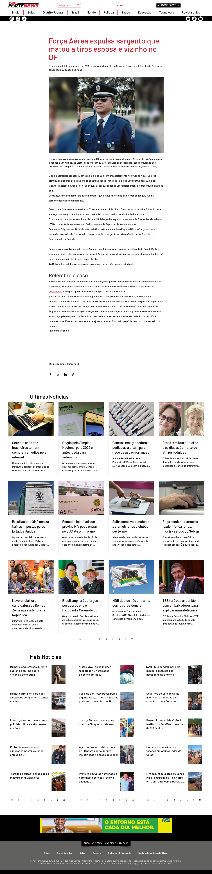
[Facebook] (18, 18)
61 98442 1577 (165, 863)
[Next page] (126, 639)
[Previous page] (86, 639)
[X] (24, 18)
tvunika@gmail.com (137, 863)
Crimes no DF (72, 364)
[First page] (80, 639)
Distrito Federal (56, 364)
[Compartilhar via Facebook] (50, 374)
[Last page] (132, 639)
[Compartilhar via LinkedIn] (65, 374)
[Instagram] (11, 18)
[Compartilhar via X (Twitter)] (57, 374)
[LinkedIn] (200, 18)
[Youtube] (188, 18)
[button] (69, 5)
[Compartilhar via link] (73, 374)
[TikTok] (194, 18)
